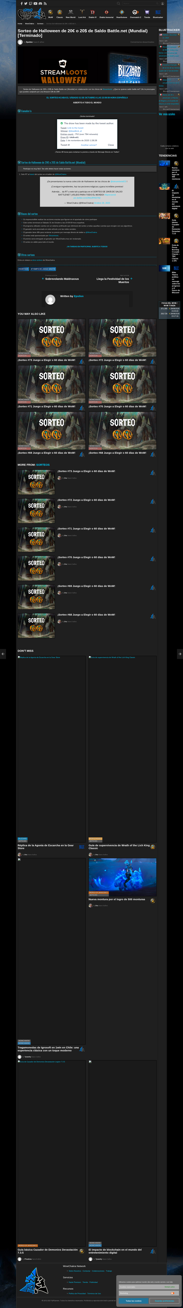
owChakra (60, 174)
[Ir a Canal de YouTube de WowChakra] (36, 3)
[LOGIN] (162, 3)
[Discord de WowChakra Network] (41, 3)
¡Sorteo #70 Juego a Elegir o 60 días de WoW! (117, 406)
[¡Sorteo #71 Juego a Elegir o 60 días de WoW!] (52, 384)
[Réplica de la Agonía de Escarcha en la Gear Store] (52, 749)
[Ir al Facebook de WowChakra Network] (22, 3)
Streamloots (107, 89)
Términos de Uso (94, 1293)
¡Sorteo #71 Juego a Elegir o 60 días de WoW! (46, 406)
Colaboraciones (98, 1271)
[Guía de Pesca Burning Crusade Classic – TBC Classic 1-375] (164, 241)
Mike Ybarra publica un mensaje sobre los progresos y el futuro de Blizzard (176, 282)
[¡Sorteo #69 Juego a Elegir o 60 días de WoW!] (52, 431)
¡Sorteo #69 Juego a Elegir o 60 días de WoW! (46, 452)
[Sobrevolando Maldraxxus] (3, 654)
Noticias (22, 841)
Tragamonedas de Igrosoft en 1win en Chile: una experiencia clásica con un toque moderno (48, 1049)
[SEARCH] (118, 3)
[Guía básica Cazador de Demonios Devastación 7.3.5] (52, 1153)
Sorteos (23, 356)
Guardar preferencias (164, 1301)
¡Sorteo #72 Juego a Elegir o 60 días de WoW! (117, 360)
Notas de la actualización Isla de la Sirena (169, 83)
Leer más (169, 1282)
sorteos (24, 269)
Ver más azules (167, 114)
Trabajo (109, 1271)
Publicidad (94, 1282)
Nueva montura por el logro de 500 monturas (117, 899)
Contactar (86, 1271)
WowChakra (24, 353)
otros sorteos (37, 260)
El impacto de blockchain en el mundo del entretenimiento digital (115, 1251)
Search (157, 4)
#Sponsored (110, 195)
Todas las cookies (133, 1301)
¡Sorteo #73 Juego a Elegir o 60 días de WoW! (46, 360)
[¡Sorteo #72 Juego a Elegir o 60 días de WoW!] (123, 338)
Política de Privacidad (77, 1293)
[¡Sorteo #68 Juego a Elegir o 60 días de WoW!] (123, 431)
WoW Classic (95, 839)
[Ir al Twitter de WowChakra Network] (27, 3)
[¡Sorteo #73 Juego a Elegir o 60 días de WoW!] (52, 338)
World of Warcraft (99, 892)
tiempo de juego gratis (43, 269)
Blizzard (23, 839)
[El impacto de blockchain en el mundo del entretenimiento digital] (123, 1153)
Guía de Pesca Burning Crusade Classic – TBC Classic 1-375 (176, 253)
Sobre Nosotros (75, 1271)
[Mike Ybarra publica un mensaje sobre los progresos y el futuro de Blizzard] (164, 268)
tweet (32, 174)
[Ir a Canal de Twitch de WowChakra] (31, 3)
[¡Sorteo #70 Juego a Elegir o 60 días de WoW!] (123, 384)
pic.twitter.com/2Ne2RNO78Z (87, 198)
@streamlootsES (118, 181)
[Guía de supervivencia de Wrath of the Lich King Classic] (123, 749)
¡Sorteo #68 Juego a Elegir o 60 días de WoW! (117, 452)
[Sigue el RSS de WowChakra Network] (46, 3)
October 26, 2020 (102, 203)
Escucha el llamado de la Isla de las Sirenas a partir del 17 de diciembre (169, 68)
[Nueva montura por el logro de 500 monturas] (123, 877)
